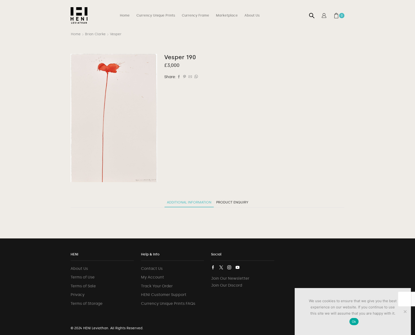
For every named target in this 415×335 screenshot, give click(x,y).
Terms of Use (83, 277)
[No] (405, 311)
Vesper (116, 34)
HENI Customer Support (163, 294)
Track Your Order (157, 286)
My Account (152, 277)
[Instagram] (229, 267)
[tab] (189, 202)
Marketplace (227, 15)
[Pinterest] (184, 77)
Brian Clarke (95, 34)
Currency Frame (195, 15)
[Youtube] (237, 267)
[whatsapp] (195, 77)
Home (125, 15)
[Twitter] (221, 267)
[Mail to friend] (190, 77)
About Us (252, 15)
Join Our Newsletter (230, 278)
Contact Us (152, 268)
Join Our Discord (226, 285)
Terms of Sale (83, 286)
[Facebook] (179, 77)
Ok (354, 321)
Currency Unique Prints (155, 15)
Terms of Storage (87, 303)
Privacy (78, 294)
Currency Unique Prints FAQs (168, 303)
